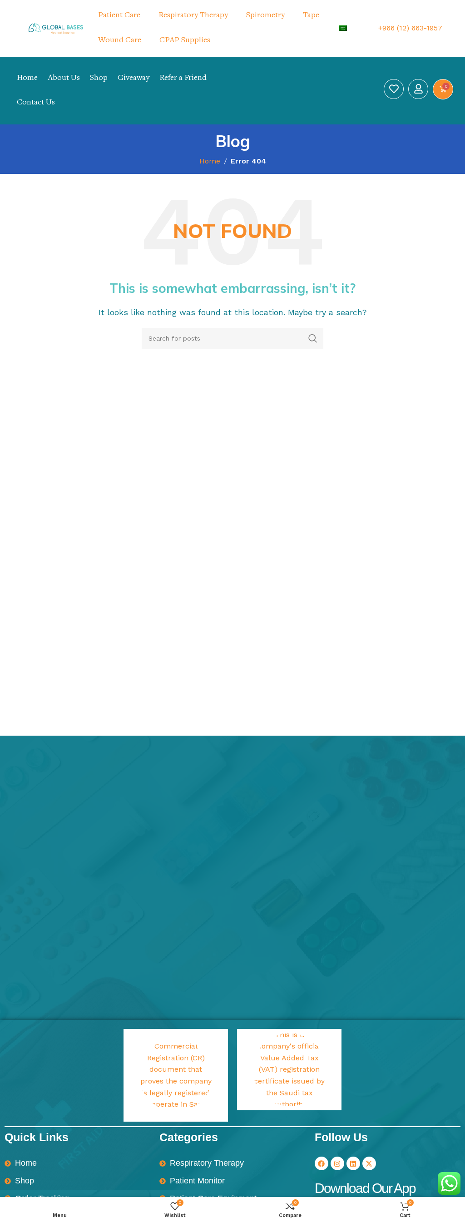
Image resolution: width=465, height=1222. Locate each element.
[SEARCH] (312, 338)
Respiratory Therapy (193, 15)
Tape (311, 15)
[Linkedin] (353, 1163)
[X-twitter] (369, 1163)
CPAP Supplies (184, 40)
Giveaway (133, 78)
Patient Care (119, 15)
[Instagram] (337, 1163)
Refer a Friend (183, 78)
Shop (99, 78)
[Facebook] (321, 1163)
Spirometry (265, 15)
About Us (64, 78)
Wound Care (119, 40)
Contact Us (36, 103)
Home (27, 78)
